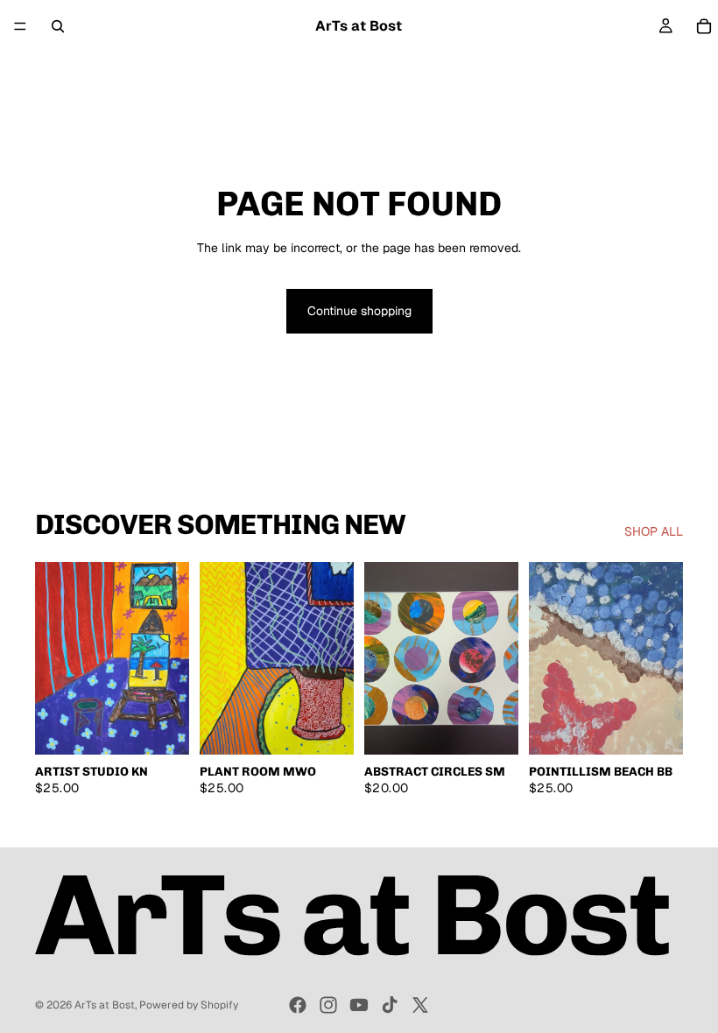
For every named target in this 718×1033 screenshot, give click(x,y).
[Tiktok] (389, 1004)
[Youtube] (359, 1004)
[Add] (162, 727)
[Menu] (20, 26)
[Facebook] (297, 1004)
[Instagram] (328, 1004)
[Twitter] (420, 1004)
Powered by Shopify (188, 1005)
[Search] (58, 26)
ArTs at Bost (104, 1005)
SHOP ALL (653, 531)
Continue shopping (359, 311)
